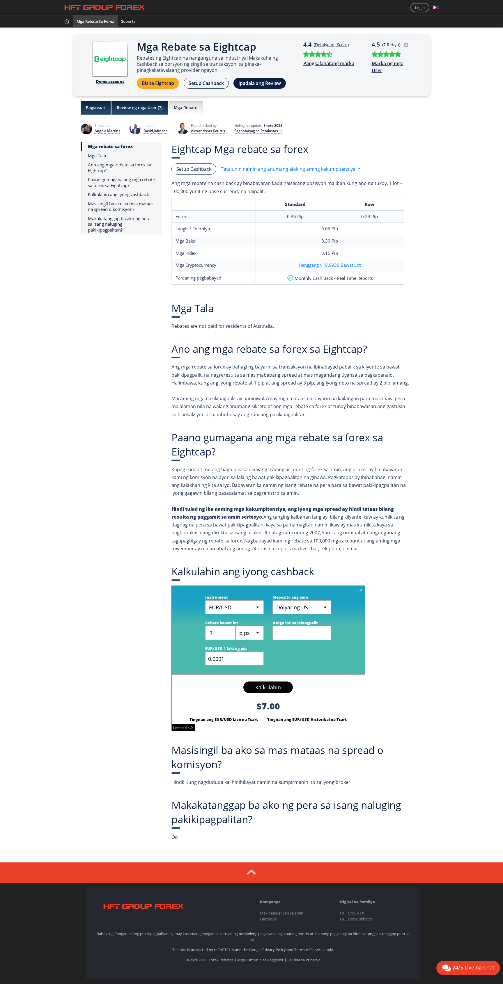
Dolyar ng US (292, 607)
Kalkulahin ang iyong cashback (118, 194)
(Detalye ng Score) (331, 44)
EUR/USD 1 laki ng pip (226, 648)
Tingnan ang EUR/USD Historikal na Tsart (307, 719)
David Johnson (156, 131)
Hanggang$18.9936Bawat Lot (330, 265)
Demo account (110, 81)
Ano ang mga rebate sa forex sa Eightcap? (119, 167)
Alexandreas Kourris (208, 131)
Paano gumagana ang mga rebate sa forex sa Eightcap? (121, 182)
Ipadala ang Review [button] (259, 83)
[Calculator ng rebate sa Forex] (360, 590)
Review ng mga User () (139, 107)
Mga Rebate (185, 107)
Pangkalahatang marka (328, 63)
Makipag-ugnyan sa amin (281, 913)
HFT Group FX (352, 913)
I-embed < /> (183, 727)
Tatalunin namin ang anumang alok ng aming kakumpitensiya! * (290, 169)
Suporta (128, 21)
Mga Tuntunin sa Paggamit (260, 959)
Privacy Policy (274, 949)
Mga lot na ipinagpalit (297, 622)
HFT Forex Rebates (356, 918)
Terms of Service (308, 949)
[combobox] (249, 633)
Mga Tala (97, 156)
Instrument (216, 597)
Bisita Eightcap (158, 83)
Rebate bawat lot (221, 622)
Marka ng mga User (387, 67)
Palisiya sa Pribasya (303, 959)
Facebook (268, 918)
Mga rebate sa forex (95, 21)
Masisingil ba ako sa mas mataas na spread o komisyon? (120, 206)
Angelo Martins (107, 131)
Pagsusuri (95, 107)
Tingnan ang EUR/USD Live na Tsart (223, 719)
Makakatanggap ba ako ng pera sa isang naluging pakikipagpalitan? (119, 224)
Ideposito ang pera (290, 597)
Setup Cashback (206, 83)
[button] (436, 7)
